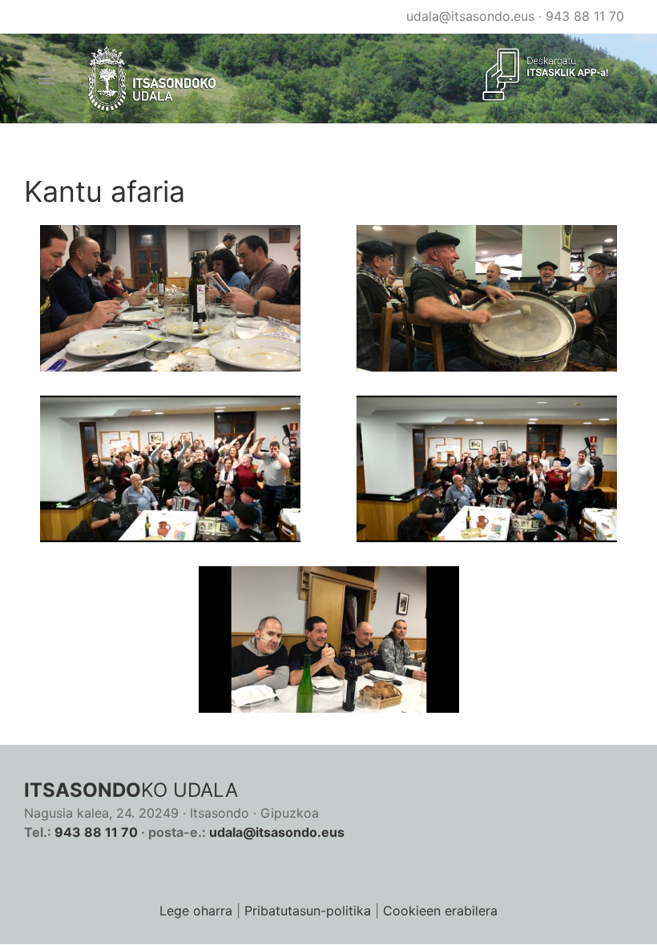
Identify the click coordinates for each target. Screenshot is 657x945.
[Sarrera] (153, 78)
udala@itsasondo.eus (470, 16)
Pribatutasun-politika (307, 911)
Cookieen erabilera (440, 911)
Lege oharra (195, 911)
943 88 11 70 (585, 16)
